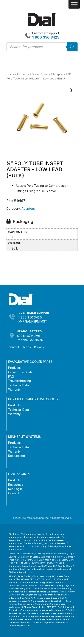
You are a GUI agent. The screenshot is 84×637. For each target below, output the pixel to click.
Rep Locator (16, 456)
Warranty (14, 389)
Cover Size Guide (20, 372)
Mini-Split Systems (24, 436)
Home (10, 74)
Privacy (39, 347)
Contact (14, 347)
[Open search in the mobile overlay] (42, 46)
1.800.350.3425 (30, 317)
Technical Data (18, 385)
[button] (71, 90)
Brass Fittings (41, 74)
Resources (15, 484)
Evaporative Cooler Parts (30, 361)
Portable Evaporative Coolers (34, 399)
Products (23, 74)
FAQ (11, 376)
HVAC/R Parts (19, 474)
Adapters (59, 74)
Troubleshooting (19, 381)
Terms (26, 347)
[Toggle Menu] (74, 4)
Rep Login (15, 489)
